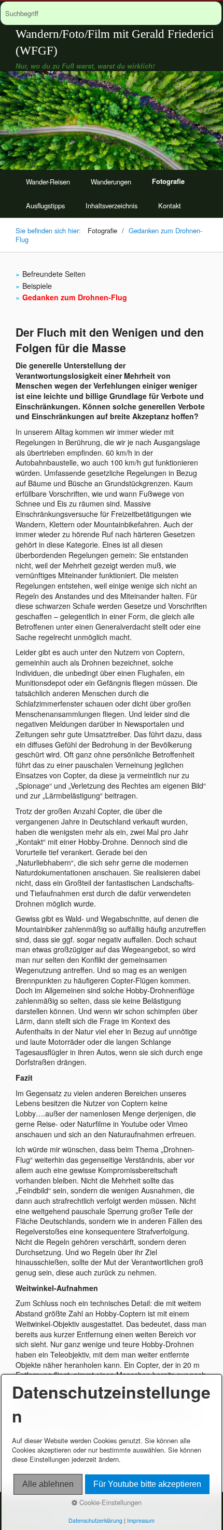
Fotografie (168, 181)
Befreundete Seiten (54, 274)
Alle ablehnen (48, 1484)
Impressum (141, 1520)
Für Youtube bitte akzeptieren (147, 1484)
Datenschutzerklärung (95, 1520)
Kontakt (169, 205)
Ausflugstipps (45, 205)
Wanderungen (111, 182)
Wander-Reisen (48, 182)
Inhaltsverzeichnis (111, 205)
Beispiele (37, 286)
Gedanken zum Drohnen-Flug (74, 297)
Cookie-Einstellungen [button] (109, 1502)
